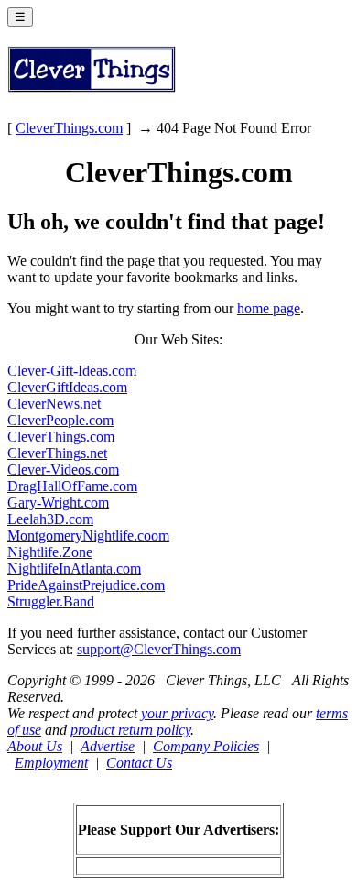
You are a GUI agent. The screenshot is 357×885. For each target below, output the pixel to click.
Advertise (108, 746)
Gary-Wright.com (58, 502)
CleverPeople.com (60, 420)
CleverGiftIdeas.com (67, 387)
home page (268, 308)
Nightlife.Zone (49, 552)
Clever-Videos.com (63, 469)
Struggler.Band (50, 601)
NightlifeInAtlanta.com (74, 568)
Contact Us (139, 762)
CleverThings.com (69, 128)
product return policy (130, 730)
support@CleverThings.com (159, 649)
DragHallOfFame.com (72, 486)
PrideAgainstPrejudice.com (86, 585)
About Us (34, 746)
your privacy (177, 713)
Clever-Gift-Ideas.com (71, 370)
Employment (51, 762)
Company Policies (206, 746)
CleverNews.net (54, 403)
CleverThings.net (57, 453)
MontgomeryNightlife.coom (88, 535)
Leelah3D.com (50, 519)
